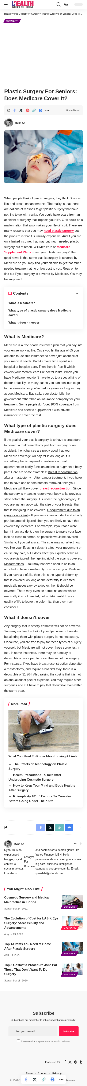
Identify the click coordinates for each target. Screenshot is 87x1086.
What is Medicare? (21, 303)
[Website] (76, 844)
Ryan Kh (20, 122)
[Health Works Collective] (22, 4)
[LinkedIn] (81, 844)
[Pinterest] (75, 1062)
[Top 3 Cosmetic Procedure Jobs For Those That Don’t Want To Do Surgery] (72, 969)
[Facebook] (65, 1062)
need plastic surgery (59, 230)
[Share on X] (21, 110)
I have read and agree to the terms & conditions (45, 1041)
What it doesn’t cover (23, 322)
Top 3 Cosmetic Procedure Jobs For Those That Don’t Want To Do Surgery (30, 969)
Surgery (12, 21)
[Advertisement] (43, 55)
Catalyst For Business (29, 861)
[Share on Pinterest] (27, 110)
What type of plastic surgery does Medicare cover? (39, 313)
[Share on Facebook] (14, 110)
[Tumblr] (81, 1062)
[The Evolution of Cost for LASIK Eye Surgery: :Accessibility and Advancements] (72, 922)
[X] (70, 1062)
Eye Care (70, 928)
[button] (7, 4)
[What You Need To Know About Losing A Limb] (43, 731)
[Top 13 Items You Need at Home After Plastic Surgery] (72, 948)
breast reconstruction (55, 488)
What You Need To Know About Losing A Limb (42, 756)
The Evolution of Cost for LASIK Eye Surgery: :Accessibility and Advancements (31, 922)
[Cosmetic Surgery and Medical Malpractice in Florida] (72, 901)
